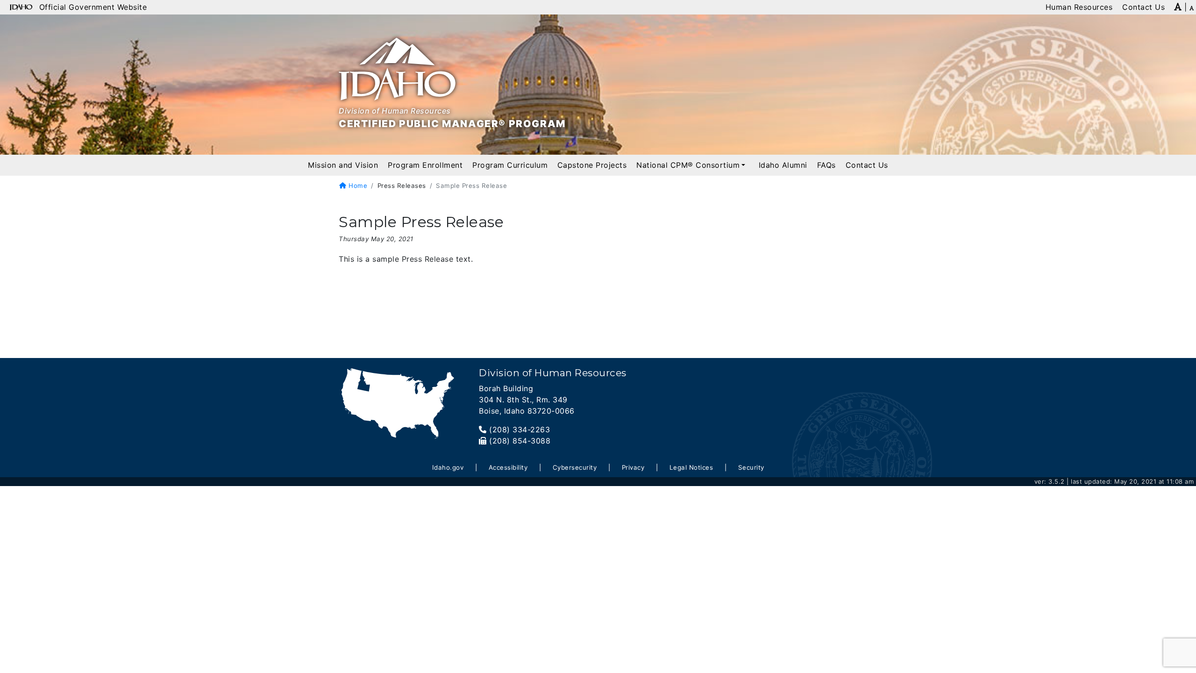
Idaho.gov (448, 467)
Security (751, 467)
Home (357, 185)
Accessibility (508, 467)
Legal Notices (691, 467)
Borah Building (506, 388)
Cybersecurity (575, 467)
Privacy (633, 467)
